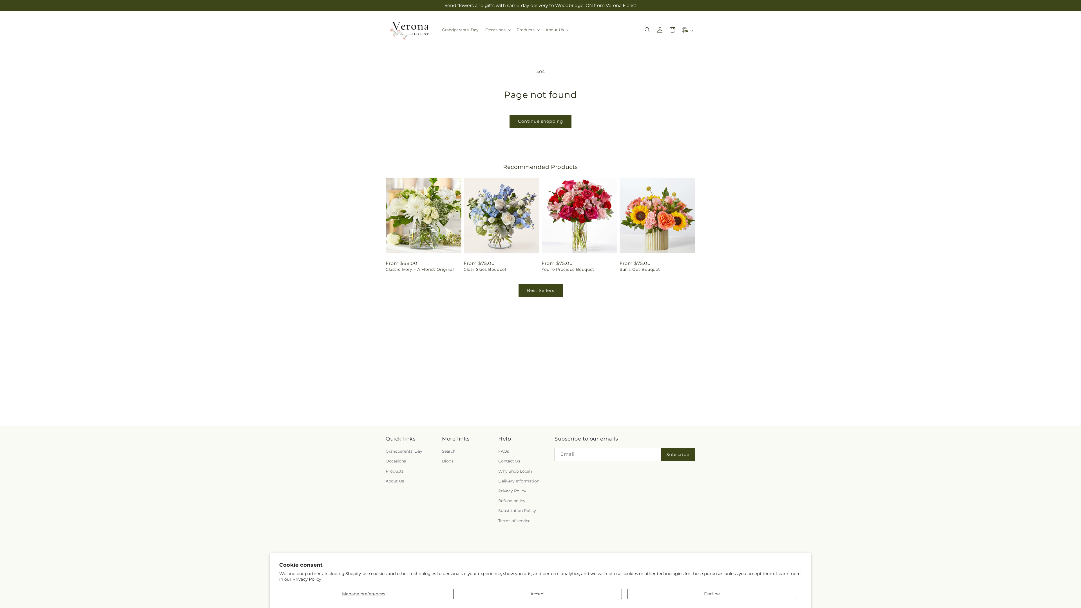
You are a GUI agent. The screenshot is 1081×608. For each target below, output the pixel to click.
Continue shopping (540, 121)
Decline (712, 593)
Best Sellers (540, 290)
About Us (395, 481)
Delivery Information (518, 481)
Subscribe (677, 454)
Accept (537, 593)
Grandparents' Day (404, 451)
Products (395, 471)
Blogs (448, 461)
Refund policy (511, 500)
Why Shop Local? (515, 471)
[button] (497, 30)
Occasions (396, 461)
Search (448, 451)
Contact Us (509, 461)
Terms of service (514, 520)
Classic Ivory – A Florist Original (420, 269)
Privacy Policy (306, 579)
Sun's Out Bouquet (640, 269)
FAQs (503, 451)
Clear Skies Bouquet (485, 269)
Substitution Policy (517, 510)
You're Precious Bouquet (568, 269)
